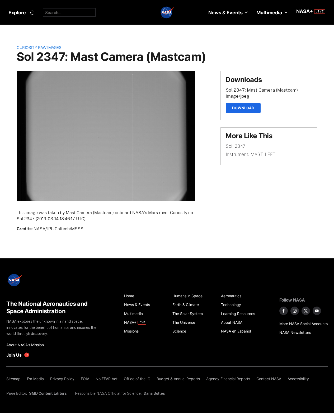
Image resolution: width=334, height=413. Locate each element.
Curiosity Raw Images (39, 47)
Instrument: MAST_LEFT (251, 154)
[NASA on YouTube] (317, 311)
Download (243, 108)
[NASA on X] (306, 311)
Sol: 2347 (235, 146)
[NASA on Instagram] (294, 311)
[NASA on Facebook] (283, 311)
